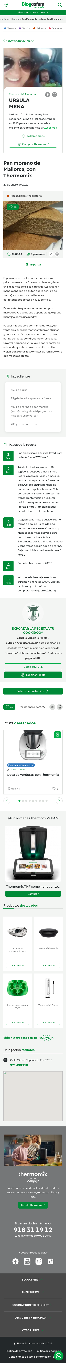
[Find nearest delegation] (6, 5)
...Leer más (50, 127)
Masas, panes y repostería (21, 765)
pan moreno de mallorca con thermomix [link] (42, 19)
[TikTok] (50, 1261)
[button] (60, 5)
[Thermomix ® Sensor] (48, 988)
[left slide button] (6, 800)
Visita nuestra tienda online (31, 12)
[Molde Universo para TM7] (17, 988)
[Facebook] (15, 1261)
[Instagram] (39, 1261)
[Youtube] (27, 1261)
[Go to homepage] (33, 5)
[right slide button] (59, 800)
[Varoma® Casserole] (48, 931)
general (15, 19)
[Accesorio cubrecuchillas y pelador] (17, 931)
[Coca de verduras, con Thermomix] (33, 747)
